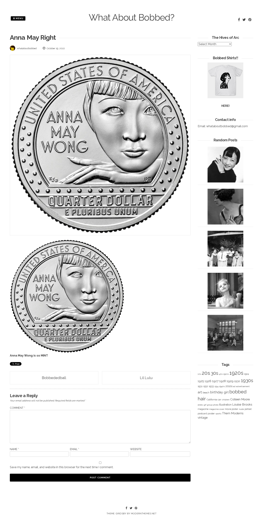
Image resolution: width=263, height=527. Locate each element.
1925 (201, 381)
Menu (19, 18)
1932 (205, 386)
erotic (200, 405)
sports (218, 414)
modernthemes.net (143, 513)
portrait (248, 409)
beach (206, 392)
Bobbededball (54, 378)
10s (199, 374)
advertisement (243, 386)
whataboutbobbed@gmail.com (227, 126)
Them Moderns (232, 413)
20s (206, 373)
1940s (222, 386)
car (219, 399)
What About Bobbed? (131, 17)
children (226, 399)
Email (74, 449)
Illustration (225, 404)
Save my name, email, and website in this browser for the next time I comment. (61, 467)
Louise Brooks (242, 404)
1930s (247, 380)
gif (205, 405)
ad (234, 386)
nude (241, 409)
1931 (200, 386)
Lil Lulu (146, 378)
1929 (230, 381)
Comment (17, 407)
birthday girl (219, 392)
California (211, 399)
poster (211, 413)
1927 (215, 381)
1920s (236, 373)
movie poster (231, 409)
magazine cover (216, 409)
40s (221, 374)
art (200, 392)
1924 (246, 374)
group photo (212, 405)
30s (214, 373)
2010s (228, 386)
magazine (203, 409)
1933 (211, 386)
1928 (222, 381)
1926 (208, 381)
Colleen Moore (240, 399)
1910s (226, 374)
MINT (44, 355)
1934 (216, 386)
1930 (237, 381)
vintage (203, 417)
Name (14, 449)
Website (136, 449)
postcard (202, 413)
